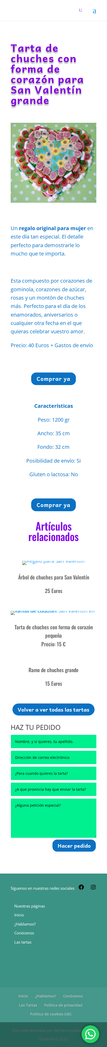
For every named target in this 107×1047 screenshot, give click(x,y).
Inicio (19, 914)
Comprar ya (53, 378)
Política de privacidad (63, 1005)
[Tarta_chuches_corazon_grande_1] (53, 200)
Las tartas (22, 942)
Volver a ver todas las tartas (53, 709)
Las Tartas (28, 1005)
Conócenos (24, 932)
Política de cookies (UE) (50, 1013)
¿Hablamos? (25, 924)
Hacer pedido (74, 845)
